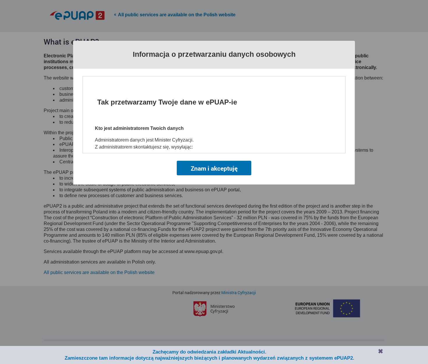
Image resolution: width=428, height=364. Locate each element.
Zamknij (380, 351)
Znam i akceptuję (214, 168)
